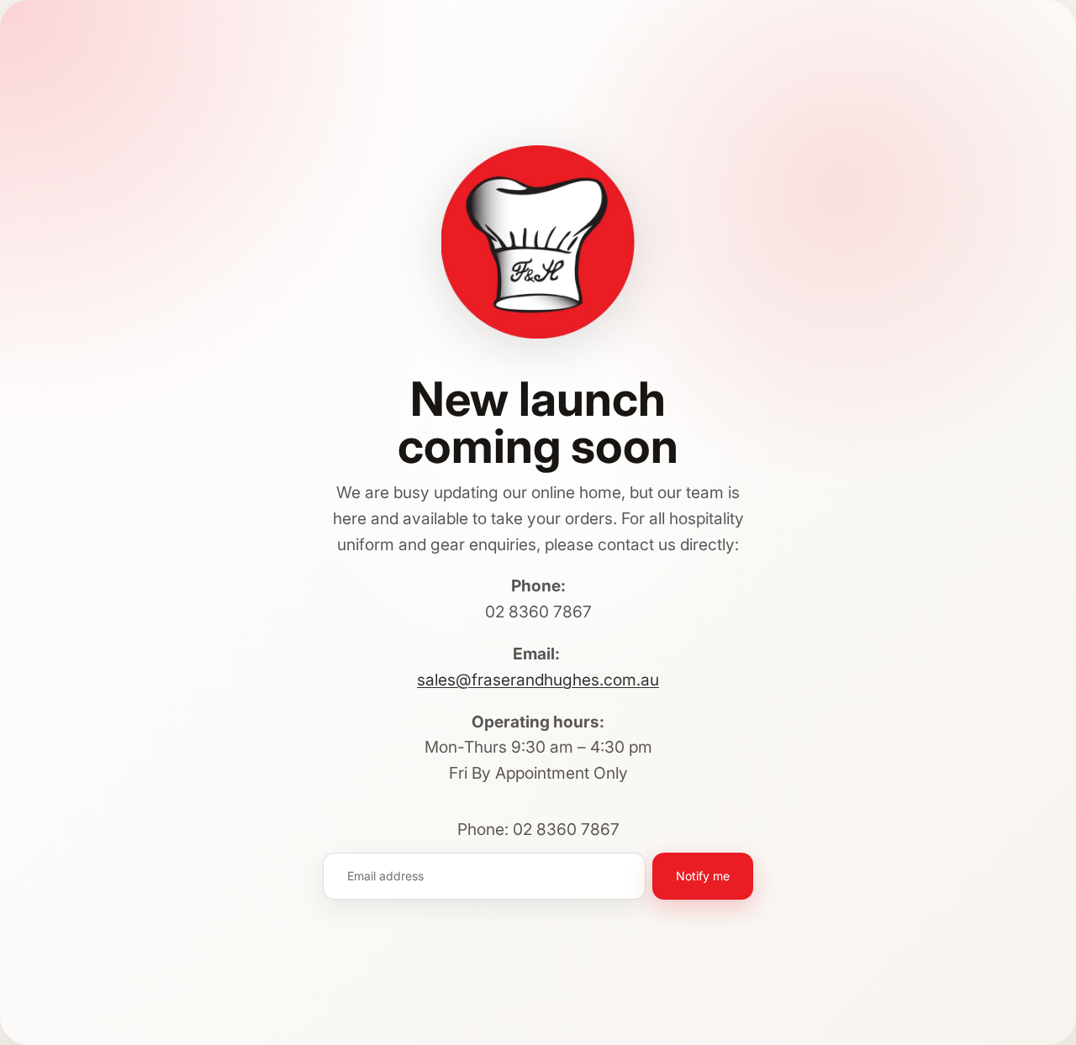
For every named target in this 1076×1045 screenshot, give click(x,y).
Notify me (703, 876)
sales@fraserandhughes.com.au (538, 680)
